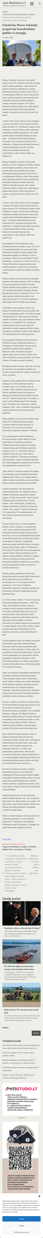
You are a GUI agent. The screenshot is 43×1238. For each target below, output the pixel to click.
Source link (6, 839)
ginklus (5, 849)
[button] (39, 1196)
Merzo (11, 849)
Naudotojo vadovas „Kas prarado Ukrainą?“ (22, 928)
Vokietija (27, 849)
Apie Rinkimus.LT (14, 2)
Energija (23, 847)
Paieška (5, 1028)
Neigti (21, 1226)
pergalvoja (19, 849)
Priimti (21, 1219)
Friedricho (32, 847)
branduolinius (14, 847)
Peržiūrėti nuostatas (21, 1232)
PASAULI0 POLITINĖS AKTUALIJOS (13, 844)
